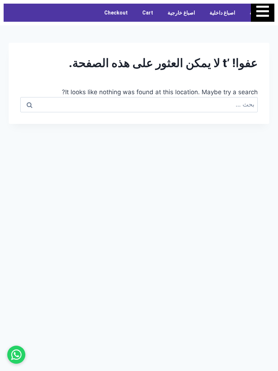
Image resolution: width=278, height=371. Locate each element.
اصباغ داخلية (222, 13)
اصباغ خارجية (181, 13)
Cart (147, 13)
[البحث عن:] (139, 104)
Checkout (116, 13)
